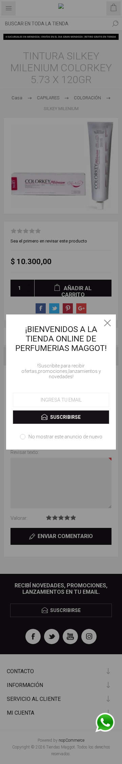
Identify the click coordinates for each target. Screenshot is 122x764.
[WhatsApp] (105, 723)
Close (107, 323)
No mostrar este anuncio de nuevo (65, 436)
